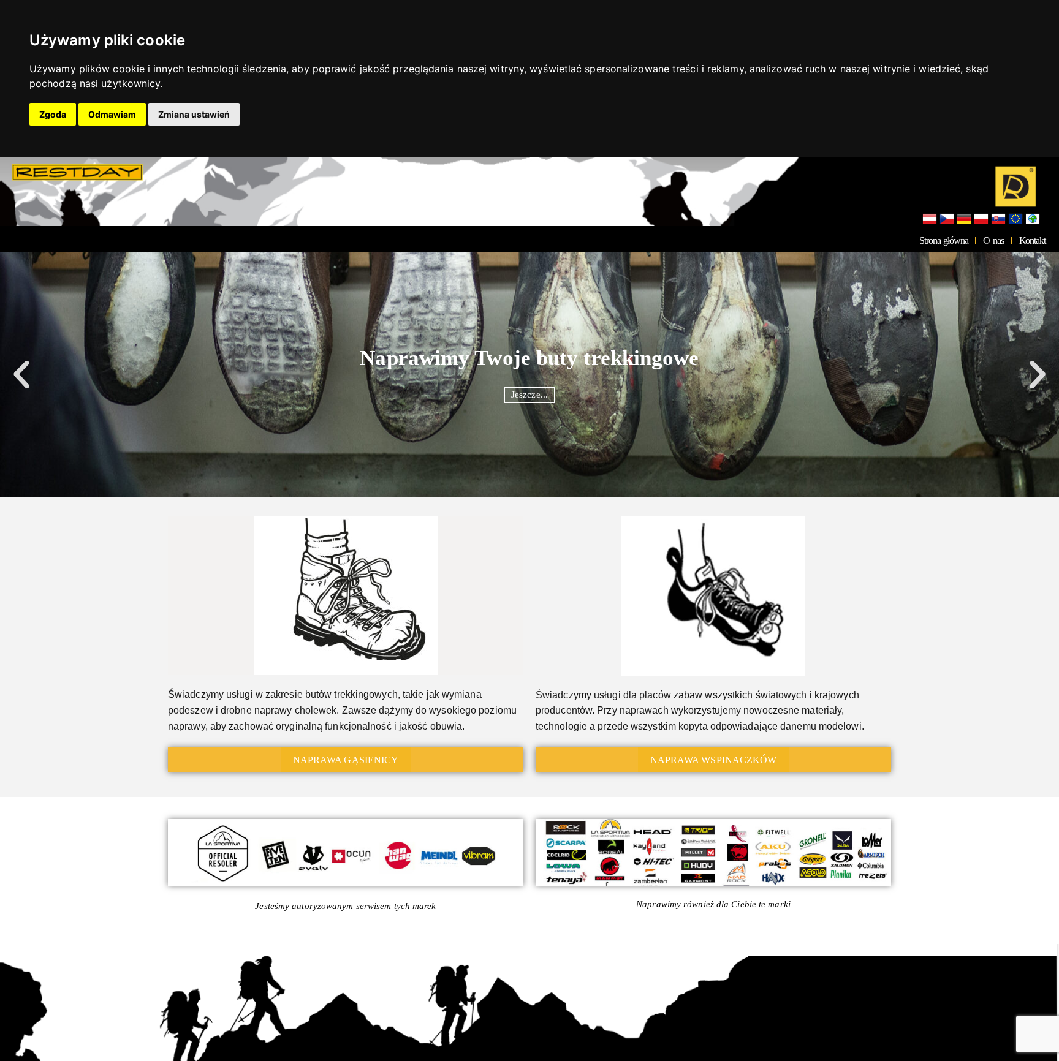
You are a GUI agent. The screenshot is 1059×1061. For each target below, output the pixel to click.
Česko (946, 219)
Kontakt (1032, 240)
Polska (981, 219)
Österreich (929, 219)
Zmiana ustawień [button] (194, 114)
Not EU (1032, 219)
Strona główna (943, 240)
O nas (993, 240)
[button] (21, 375)
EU (1015, 219)
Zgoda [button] (52, 114)
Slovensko (998, 219)
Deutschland (964, 219)
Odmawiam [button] (112, 114)
